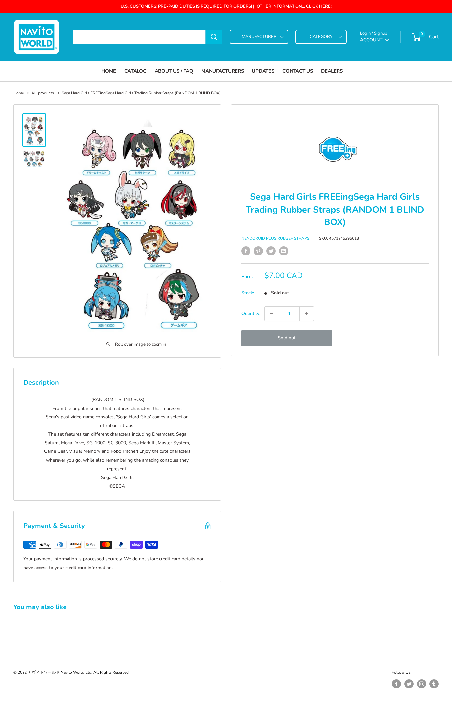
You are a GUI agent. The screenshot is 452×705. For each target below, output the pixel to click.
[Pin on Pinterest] (258, 250)
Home (108, 71)
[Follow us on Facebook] (396, 683)
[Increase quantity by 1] (307, 313)
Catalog (135, 71)
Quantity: (250, 313)
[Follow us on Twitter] (409, 683)
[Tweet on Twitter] (271, 250)
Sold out (286, 337)
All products (42, 93)
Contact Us (297, 71)
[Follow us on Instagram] (421, 683)
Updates (263, 71)
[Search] (214, 37)
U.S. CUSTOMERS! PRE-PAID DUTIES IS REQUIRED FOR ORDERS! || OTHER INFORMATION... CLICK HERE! (226, 6)
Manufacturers (222, 71)
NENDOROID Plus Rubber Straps (275, 238)
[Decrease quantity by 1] (272, 313)
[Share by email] (283, 250)
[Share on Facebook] (245, 250)
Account (372, 40)
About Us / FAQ (174, 71)
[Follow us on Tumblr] (434, 683)
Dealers (331, 71)
